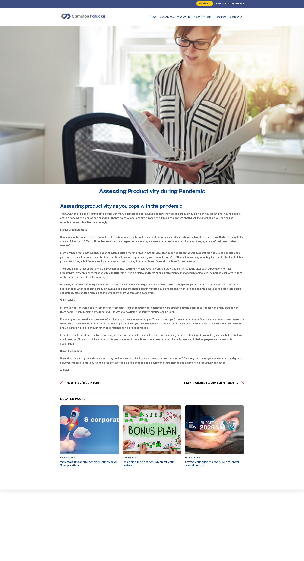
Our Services (167, 16)
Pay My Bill (205, 3)
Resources (220, 16)
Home (153, 16)
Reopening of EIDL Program (83, 382)
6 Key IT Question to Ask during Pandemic (211, 382)
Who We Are (183, 16)
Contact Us (236, 16)
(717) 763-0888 (236, 3)
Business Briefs (67, 458)
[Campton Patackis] (84, 18)
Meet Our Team (202, 16)
